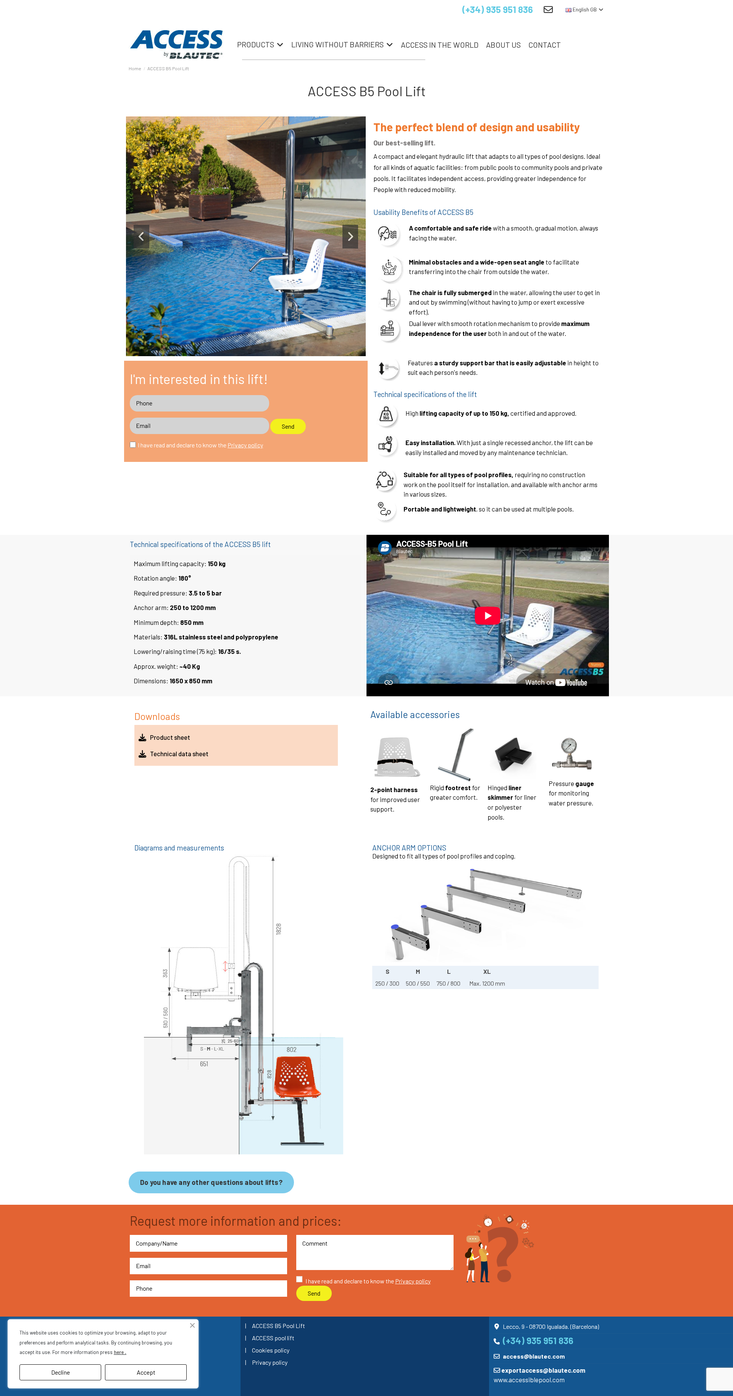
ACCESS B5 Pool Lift (278, 1325)
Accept (146, 1372)
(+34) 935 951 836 (497, 9)
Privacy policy (269, 1362)
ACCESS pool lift (273, 1337)
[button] (141, 237)
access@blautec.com (534, 1356)
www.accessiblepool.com (529, 1379)
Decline (60, 1372)
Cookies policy (270, 1350)
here (119, 1352)
